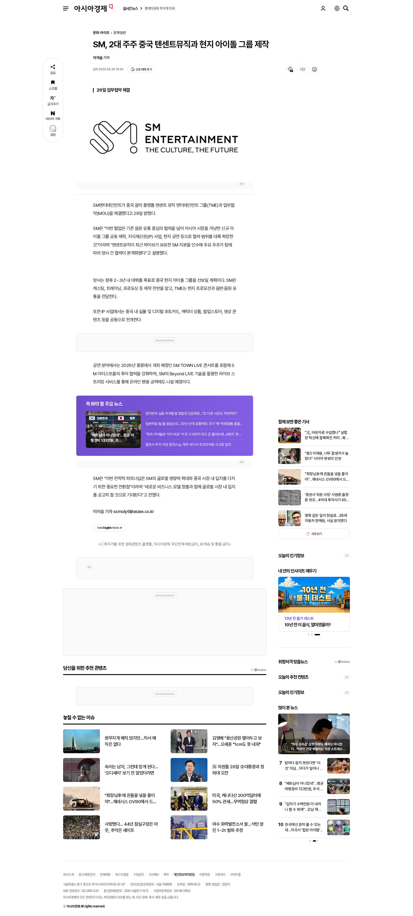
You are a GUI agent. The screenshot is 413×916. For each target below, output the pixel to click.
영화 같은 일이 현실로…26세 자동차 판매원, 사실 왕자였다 (326, 518)
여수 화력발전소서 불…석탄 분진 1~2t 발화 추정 (237, 827)
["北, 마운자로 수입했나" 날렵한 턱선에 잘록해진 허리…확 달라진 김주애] (289, 442)
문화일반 (120, 33)
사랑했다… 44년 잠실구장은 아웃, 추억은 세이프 (131, 827)
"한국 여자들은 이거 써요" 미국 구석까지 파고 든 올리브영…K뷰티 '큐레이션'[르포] (195, 434)
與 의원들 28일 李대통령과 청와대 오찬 (238, 770)
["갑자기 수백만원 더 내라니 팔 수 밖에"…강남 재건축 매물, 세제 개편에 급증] (338, 813)
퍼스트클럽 (121, 874)
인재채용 (105, 874)
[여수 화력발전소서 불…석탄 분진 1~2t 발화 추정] (189, 838)
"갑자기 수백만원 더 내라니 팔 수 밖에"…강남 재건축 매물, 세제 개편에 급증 (303, 809)
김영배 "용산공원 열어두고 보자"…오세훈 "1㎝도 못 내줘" (236, 741)
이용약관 (204, 874)
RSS (166, 874)
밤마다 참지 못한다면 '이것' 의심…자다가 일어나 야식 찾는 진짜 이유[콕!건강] (304, 768)
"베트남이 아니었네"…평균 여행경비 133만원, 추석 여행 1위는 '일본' (304, 788)
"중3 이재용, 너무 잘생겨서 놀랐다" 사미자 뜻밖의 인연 (326, 456)
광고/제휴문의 (86, 874)
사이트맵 (235, 874)
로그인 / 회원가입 (323, 8)
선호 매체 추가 (144, 69)
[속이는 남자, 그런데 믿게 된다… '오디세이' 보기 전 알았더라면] (81, 781)
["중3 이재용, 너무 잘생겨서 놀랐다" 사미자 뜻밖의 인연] (289, 463)
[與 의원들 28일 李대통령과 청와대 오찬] (189, 781)
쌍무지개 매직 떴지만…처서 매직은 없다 (130, 741)
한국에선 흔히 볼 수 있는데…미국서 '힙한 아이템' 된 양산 (303, 830)
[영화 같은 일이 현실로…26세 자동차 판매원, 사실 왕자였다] (289, 525)
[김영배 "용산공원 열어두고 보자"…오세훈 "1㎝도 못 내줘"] (189, 752)
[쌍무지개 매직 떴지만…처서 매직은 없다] (81, 752)
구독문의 (138, 874)
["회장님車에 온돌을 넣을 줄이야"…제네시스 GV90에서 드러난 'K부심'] (289, 483)
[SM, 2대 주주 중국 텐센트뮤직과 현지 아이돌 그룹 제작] (164, 140)
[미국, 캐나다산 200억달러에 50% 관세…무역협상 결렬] (189, 809)
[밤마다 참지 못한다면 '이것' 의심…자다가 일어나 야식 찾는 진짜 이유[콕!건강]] (338, 772)
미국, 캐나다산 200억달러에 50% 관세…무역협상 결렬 (236, 799)
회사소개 (68, 874)
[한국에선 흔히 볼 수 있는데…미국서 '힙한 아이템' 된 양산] (338, 834)
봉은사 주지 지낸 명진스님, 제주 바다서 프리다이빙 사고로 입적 (188, 444)
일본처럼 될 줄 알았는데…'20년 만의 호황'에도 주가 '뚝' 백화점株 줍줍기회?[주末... (195, 424)
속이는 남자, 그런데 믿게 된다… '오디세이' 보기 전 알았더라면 (131, 770)
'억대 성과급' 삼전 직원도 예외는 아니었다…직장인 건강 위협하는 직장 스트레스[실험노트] (316, 748)
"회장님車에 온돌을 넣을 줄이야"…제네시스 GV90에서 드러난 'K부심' (327, 477)
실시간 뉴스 (130, 8)
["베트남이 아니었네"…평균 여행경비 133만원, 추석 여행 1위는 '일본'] (338, 793)
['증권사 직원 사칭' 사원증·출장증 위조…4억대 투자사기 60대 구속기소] (289, 504)
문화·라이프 (101, 33)
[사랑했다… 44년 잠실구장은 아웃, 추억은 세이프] (81, 838)
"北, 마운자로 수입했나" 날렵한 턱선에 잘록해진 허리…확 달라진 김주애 (327, 435)
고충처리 (220, 874)
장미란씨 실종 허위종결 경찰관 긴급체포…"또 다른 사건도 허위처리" (191, 413)
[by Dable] (258, 669)
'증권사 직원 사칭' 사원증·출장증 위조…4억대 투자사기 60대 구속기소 (327, 497)
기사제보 (153, 874)
